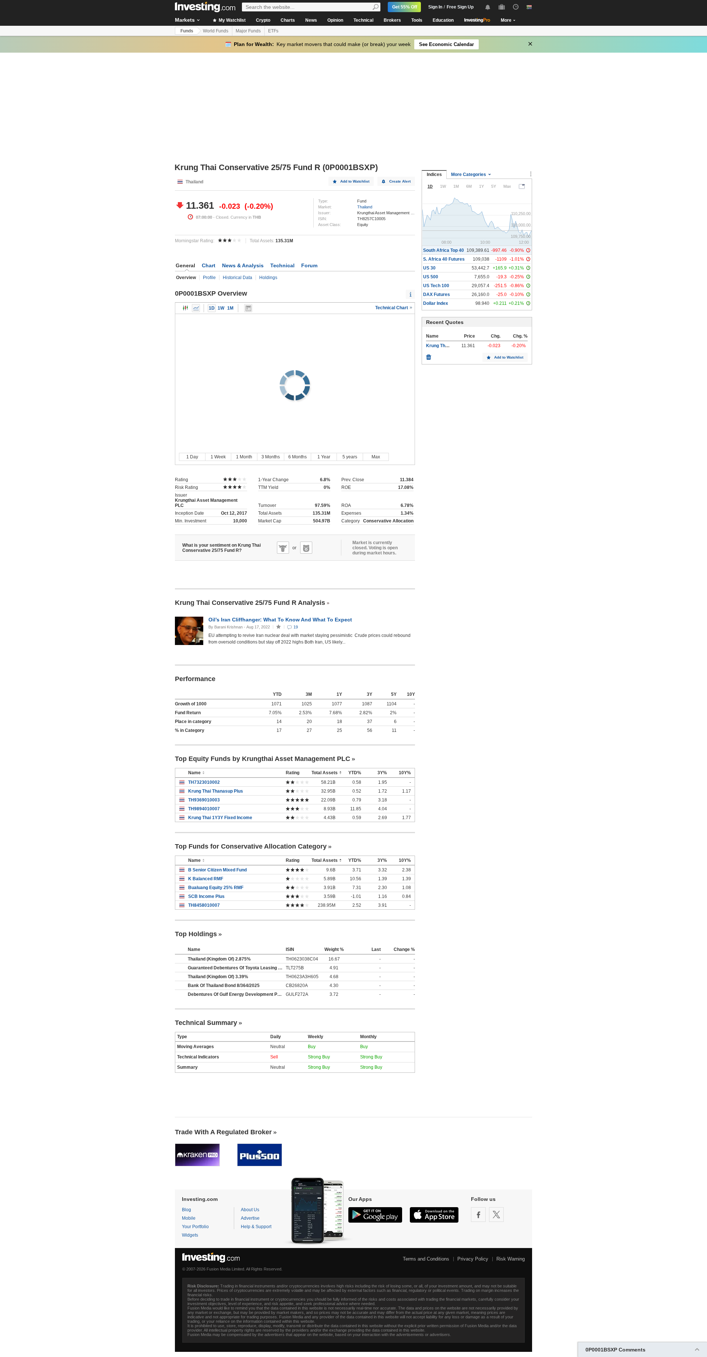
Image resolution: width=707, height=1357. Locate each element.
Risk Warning (510, 1259)
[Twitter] (496, 1214)
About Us (250, 1209)
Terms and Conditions (426, 1259)
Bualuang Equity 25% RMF (215, 887)
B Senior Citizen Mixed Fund (217, 870)
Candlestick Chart (186, 308)
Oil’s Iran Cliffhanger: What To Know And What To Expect (281, 620)
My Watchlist (232, 20)
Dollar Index (435, 303)
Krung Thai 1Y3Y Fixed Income (220, 817)
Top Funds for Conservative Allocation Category (251, 846)
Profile (209, 277)
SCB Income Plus (206, 896)
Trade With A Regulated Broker (223, 1132)
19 (295, 627)
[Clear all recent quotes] (428, 355)
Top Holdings (196, 934)
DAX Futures (436, 294)
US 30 (429, 268)
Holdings (268, 277)
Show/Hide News (248, 308)
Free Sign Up (460, 7)
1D (212, 308)
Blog (186, 1209)
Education (443, 20)
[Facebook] (478, 1214)
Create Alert (400, 181)
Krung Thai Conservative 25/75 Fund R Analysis (250, 602)
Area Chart (196, 308)
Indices (434, 174)
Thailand (364, 207)
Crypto (263, 20)
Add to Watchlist (354, 181)
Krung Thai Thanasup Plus (215, 791)
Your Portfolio (195, 1226)
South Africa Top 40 (443, 250)
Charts (288, 20)
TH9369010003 (204, 800)
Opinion (335, 20)
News (311, 20)
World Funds (215, 31)
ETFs (273, 31)
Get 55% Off (404, 7)
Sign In (435, 7)
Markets (185, 20)
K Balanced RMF (205, 878)
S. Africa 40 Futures (444, 259)
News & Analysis (243, 265)
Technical (363, 20)
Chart (208, 265)
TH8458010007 (204, 905)
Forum (309, 265)
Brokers (392, 20)
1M (230, 308)
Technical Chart (392, 307)
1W (221, 308)
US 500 (430, 276)
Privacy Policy (472, 1259)
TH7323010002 (204, 782)
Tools (416, 20)
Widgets (190, 1235)
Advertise (250, 1218)
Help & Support (256, 1226)
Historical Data (237, 277)
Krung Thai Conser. (446, 345)
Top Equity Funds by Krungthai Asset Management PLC (262, 758)
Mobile (189, 1218)
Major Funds (248, 31)
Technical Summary (206, 1022)
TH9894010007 (204, 808)
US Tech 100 (436, 285)
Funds (186, 31)
